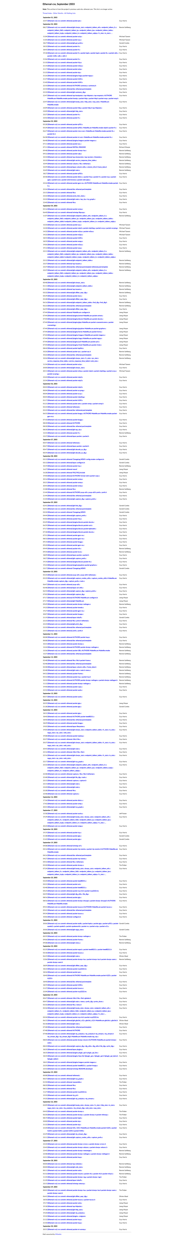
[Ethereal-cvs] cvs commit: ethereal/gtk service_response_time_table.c (72, 160)
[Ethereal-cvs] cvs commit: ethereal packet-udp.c (64, 154)
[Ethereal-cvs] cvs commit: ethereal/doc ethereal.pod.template (69, 89)
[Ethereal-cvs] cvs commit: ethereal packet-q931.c (65, 124)
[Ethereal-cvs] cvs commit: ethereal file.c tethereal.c (65, 862)
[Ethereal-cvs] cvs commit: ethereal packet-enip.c (64, 69)
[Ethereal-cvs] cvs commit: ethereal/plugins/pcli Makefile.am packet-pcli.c (73, 342)
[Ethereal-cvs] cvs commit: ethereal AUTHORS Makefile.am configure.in (72, 598)
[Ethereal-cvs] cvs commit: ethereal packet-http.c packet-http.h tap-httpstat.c (74, 108)
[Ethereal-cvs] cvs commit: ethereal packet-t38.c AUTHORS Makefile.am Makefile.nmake (78, 650)
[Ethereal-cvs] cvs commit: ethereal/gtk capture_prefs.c (66, 515)
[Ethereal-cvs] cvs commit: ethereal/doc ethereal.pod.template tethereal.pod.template (77, 267)
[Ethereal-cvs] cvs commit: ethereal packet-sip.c (64, 72)
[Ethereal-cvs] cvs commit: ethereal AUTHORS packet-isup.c (68, 637)
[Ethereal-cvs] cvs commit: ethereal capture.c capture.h (66, 780)
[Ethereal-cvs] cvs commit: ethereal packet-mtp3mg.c (66, 397)
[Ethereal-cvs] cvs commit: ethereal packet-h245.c (65, 82)
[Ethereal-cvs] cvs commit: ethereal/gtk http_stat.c (65, 111)
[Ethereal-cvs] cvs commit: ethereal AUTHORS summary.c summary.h (71, 85)
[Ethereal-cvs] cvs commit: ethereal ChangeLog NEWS (66, 512)
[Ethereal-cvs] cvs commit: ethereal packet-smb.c (64, 1170)
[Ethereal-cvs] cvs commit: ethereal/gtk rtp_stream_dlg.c (67, 1134)
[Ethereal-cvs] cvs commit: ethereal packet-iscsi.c (64, 552)
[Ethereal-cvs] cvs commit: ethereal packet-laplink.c (65, 348)
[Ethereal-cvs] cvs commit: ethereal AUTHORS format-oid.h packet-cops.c (73, 476)
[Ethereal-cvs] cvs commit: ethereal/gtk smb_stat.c (65, 1167)
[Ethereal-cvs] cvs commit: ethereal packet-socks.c (65, 813)
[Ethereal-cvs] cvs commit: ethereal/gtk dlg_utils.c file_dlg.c (68, 894)
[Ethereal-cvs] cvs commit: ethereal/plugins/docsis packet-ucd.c (70, 525)
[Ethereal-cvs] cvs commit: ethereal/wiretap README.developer (70, 1069)
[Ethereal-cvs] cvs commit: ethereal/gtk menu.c (64, 943)
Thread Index (47, 13)
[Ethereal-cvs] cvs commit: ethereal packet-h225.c (65, 79)
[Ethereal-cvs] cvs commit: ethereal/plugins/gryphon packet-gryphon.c (72, 565)
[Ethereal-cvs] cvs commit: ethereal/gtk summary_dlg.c (66, 92)
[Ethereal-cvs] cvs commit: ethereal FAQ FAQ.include (66, 472)
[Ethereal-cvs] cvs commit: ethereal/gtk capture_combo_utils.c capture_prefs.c (75, 1137)
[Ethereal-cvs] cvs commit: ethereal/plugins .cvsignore (66, 1216)
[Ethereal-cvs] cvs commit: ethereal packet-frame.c (65, 673)
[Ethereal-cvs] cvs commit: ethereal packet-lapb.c (64, 1118)
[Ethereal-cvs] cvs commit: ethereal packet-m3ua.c (65, 66)
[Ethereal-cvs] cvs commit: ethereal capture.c (63, 794)
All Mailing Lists (70, 13)
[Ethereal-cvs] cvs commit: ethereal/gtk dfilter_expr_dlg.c (67, 292)
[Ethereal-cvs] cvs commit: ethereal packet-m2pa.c (65, 235)
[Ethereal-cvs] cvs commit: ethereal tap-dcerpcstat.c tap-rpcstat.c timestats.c (74, 157)
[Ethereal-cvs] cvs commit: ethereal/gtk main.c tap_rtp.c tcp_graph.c (71, 199)
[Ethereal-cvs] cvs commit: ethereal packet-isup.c (64, 1157)
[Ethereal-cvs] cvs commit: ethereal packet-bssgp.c (65, 420)
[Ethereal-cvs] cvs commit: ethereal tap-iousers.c (64, 264)
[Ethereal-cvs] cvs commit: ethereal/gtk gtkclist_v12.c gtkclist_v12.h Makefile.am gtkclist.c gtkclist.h (82, 1020)
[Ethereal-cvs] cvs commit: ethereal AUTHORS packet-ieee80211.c (70, 716)
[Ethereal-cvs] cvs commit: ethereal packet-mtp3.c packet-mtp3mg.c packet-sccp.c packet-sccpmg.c (82, 228)
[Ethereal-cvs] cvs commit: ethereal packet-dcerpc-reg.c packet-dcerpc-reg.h (74, 1177)
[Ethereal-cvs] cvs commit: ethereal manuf (62, 469)
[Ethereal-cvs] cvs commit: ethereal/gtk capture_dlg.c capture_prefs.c (71, 499)
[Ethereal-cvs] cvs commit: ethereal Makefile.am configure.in (68, 312)
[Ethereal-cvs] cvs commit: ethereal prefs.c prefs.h (65, 631)
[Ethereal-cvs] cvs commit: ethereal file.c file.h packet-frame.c (69, 660)
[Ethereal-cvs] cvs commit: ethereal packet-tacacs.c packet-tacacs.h (71, 1200)
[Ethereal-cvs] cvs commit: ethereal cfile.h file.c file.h (65, 752)
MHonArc (58, 1234)
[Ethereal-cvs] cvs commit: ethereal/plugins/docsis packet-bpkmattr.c (71, 529)
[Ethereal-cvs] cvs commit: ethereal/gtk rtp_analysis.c (66, 1213)
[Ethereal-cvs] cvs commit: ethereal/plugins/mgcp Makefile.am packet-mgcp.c (74, 338)
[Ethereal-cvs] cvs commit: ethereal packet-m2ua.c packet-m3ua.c (70, 231)
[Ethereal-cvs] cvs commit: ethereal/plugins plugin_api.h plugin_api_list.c (72, 1053)
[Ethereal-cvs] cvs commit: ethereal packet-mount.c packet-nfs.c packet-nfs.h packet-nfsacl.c (80, 1174)
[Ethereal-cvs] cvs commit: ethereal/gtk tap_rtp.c (64, 429)
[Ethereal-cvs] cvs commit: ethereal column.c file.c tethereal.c (69, 164)
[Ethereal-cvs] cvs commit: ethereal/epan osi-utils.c (65, 588)
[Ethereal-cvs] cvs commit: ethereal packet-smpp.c (65, 241)
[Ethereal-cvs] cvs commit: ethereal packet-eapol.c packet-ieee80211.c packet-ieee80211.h (79, 949)
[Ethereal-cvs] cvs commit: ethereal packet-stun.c (64, 296)
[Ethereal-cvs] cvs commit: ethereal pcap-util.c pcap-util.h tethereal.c (71, 575)
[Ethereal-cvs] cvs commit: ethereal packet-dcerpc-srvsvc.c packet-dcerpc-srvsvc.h (76, 1144)
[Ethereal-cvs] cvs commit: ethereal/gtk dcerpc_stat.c (66, 282)
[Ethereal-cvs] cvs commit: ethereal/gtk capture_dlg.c (66, 594)
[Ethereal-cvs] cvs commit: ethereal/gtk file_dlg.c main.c (67, 777)
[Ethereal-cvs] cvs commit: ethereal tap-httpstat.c (64, 1206)
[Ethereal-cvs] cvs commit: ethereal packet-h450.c (65, 985)
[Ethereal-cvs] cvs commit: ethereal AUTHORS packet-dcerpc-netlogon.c (73, 647)
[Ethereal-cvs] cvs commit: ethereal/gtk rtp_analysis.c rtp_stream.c (70, 1098)
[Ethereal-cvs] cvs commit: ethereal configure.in (64, 917)
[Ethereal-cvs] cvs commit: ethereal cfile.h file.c (64, 739)
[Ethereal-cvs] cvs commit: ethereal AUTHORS (63, 423)
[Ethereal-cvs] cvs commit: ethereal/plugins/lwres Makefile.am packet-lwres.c (74, 332)
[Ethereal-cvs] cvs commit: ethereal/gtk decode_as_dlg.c (67, 449)
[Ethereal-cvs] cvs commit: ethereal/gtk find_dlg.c (64, 505)
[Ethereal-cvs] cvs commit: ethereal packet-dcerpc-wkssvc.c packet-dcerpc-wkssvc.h (77, 1147)
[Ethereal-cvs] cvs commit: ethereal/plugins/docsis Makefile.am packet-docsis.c (75, 319)
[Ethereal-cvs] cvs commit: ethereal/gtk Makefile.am (65, 601)
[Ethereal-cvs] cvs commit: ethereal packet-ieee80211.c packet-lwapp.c (72, 1065)
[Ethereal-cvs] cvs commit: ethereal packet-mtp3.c (65, 377)
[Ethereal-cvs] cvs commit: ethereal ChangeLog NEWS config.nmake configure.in (75, 459)
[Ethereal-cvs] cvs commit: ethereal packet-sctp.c (64, 36)
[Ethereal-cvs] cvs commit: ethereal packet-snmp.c (65, 209)
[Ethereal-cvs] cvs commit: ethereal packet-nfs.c (64, 548)
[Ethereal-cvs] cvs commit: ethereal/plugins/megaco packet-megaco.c (71, 140)
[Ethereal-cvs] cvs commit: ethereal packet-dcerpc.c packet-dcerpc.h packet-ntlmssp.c (77, 1115)
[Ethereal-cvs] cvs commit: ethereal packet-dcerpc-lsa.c (66, 150)
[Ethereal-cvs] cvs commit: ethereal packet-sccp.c (64, 394)
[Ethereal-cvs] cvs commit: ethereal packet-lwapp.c (65, 614)
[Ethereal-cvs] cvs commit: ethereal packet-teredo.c (65, 607)
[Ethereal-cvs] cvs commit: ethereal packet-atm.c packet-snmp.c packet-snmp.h (75, 403)
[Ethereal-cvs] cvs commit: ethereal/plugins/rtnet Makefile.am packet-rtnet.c (74, 345)
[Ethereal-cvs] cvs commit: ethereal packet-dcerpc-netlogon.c (69, 604)
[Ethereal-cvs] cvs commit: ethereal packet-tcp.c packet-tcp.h (69, 677)
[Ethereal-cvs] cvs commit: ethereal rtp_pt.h (62, 1095)
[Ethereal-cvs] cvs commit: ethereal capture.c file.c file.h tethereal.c (71, 774)
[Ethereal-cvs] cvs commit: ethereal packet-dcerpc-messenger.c (69, 1150)
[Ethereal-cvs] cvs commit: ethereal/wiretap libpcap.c (66, 212)
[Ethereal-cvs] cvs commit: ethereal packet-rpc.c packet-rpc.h (69, 351)
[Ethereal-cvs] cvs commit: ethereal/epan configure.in (66, 462)
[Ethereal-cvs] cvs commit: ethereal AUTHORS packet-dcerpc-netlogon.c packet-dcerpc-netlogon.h (82, 680)
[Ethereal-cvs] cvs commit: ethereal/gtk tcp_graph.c (65, 761)
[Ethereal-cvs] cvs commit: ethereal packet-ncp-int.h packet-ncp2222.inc (73, 891)
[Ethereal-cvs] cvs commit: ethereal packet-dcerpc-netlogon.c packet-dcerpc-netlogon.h (78, 1154)
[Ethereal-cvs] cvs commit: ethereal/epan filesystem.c (66, 726)
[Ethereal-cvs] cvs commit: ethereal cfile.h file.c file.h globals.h (69, 998)
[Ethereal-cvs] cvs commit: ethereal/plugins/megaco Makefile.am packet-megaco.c (76, 335)
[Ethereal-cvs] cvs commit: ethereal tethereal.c (63, 407)
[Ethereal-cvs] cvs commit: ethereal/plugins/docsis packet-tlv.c (69, 562)
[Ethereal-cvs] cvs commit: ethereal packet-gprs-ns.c (65, 535)
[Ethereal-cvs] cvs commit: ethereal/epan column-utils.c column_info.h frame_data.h (77, 167)
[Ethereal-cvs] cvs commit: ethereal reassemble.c (64, 1082)
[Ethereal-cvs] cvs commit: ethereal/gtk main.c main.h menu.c (69, 670)
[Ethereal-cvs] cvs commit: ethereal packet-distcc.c (65, 800)
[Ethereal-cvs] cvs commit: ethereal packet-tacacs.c (65, 913)
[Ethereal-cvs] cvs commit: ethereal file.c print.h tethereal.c (68, 621)
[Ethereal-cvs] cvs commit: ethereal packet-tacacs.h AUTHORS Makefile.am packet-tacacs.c (79, 907)
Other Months (58, 13)
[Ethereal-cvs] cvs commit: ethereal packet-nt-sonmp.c (66, 1229)
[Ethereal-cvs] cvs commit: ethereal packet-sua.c (64, 40)
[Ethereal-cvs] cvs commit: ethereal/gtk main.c (63, 170)
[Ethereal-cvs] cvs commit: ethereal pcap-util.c (63, 584)
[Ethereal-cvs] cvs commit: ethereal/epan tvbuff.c (64, 617)
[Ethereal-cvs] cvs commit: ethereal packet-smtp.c (65, 804)
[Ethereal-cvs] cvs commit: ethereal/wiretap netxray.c (66, 1183)
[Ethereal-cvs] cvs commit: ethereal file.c (61, 192)
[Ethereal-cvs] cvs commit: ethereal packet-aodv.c (64, 690)
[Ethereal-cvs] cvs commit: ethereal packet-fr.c (63, 46)
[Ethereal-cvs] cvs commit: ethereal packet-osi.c (64, 884)
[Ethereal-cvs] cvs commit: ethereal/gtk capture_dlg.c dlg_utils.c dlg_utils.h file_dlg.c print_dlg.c (80, 1046)
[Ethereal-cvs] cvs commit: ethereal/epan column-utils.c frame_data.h (71, 667)
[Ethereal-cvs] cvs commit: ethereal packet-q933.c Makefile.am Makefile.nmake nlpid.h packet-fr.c (82, 128)
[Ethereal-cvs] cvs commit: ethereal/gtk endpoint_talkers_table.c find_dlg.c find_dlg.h (77, 302)
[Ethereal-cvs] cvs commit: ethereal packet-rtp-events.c (66, 859)
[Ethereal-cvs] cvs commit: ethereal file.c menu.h (64, 1005)
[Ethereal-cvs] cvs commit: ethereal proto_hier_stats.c (66, 196)
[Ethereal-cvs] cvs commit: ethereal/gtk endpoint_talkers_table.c (70, 260)
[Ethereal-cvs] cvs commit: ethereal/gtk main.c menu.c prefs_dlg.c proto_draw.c (75, 1001)
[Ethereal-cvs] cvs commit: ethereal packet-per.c (64, 21)
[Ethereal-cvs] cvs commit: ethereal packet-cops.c (64, 687)
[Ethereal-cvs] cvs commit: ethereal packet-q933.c (65, 173)
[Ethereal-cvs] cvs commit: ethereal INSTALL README (66, 147)
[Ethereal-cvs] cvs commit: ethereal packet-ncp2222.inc (67, 969)
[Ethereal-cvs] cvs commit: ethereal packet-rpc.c (64, 144)
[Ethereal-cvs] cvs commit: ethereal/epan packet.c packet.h (68, 436)
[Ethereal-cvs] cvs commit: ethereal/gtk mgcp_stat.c (65, 929)
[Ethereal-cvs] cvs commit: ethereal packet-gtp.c (64, 703)
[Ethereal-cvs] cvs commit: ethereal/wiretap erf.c (64, 846)
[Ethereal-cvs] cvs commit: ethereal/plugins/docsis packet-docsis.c (70, 522)
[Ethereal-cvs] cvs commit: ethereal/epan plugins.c (65, 1049)
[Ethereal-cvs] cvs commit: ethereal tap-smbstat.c (64, 1164)
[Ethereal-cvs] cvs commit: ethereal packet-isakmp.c (65, 736)
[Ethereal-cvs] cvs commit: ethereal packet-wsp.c (64, 248)
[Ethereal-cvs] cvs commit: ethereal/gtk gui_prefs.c (65, 43)
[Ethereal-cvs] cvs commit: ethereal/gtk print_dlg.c (65, 624)
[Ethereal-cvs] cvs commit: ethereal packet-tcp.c (64, 466)
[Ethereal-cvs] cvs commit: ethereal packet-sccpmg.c (65, 390)
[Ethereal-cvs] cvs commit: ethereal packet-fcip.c (64, 62)
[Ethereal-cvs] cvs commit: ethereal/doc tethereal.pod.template (69, 410)
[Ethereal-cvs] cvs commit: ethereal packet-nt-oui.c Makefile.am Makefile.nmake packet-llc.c (79, 137)
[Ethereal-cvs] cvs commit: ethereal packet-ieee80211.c (66, 881)
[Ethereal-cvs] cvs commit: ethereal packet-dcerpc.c (65, 644)
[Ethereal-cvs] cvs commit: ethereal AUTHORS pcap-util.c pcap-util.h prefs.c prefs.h (77, 492)
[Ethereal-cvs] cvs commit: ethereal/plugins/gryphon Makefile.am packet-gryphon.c (76, 328)
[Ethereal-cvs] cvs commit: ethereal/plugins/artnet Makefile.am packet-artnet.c (75, 315)
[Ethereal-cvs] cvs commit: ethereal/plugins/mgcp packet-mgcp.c (70, 76)
